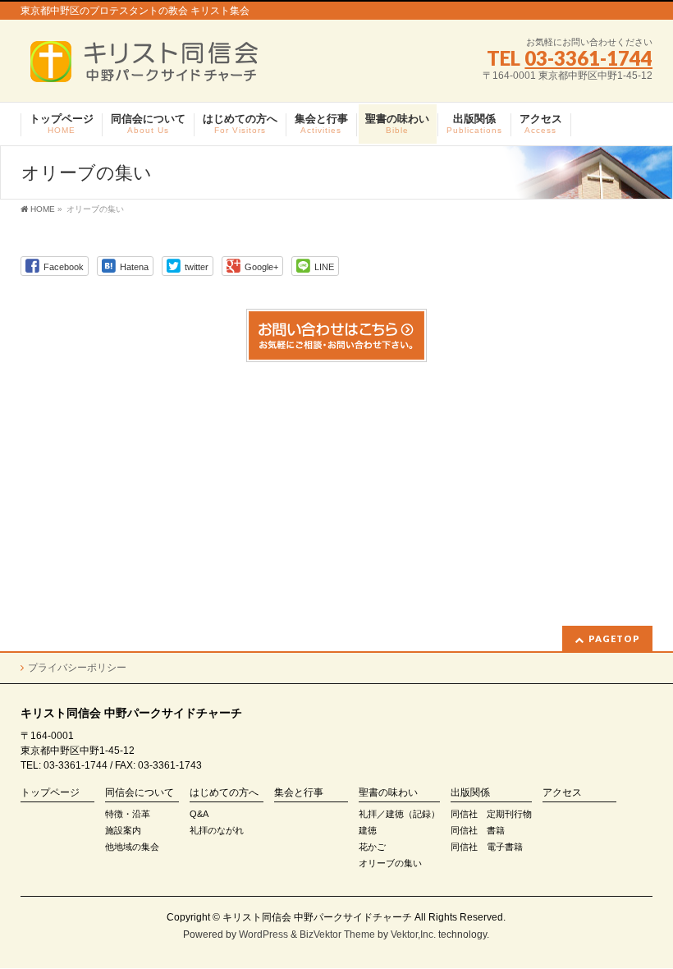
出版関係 (470, 793)
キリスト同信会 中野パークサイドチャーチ (317, 917)
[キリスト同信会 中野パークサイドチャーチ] (152, 67)
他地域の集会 (132, 847)
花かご (372, 847)
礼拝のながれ (217, 830)
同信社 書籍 (478, 830)
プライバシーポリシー (77, 667)
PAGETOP (614, 638)
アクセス (562, 793)
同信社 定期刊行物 (491, 814)
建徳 (368, 830)
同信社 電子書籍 (487, 847)
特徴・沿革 (127, 814)
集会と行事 (298, 793)
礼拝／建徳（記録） (399, 814)
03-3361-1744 (588, 58)
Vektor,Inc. (413, 934)
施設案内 (123, 830)
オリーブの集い (390, 863)
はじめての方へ (224, 793)
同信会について (139, 793)
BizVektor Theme (337, 934)
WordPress (263, 934)
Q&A (199, 814)
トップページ (50, 793)
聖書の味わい (388, 793)
